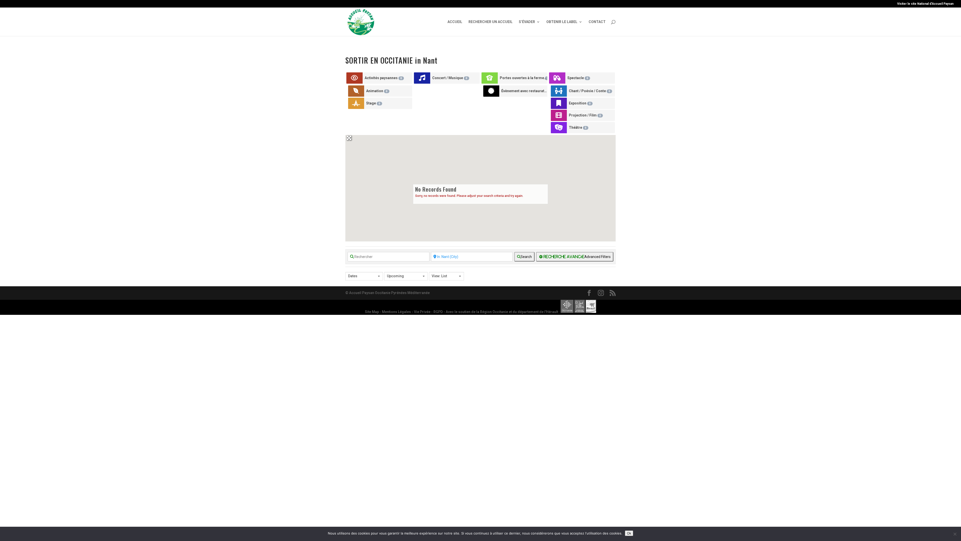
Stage (373, 103)
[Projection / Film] (559, 115)
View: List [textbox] (439, 276)
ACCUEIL (454, 22)
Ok (629, 533)
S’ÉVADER (527, 22)
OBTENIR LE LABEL (561, 22)
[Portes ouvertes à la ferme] (490, 78)
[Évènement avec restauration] (491, 91)
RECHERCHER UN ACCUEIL (490, 22)
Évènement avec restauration (524, 91)
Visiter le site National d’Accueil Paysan (925, 4)
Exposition (580, 103)
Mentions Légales (397, 312)
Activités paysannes (383, 78)
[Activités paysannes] (354, 78)
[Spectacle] (557, 78)
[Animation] (356, 91)
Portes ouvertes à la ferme (523, 78)
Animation (376, 91)
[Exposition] (559, 103)
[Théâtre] (559, 127)
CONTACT (597, 22)
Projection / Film (585, 115)
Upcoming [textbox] (395, 276)
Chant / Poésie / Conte (589, 91)
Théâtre (577, 127)
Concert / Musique (449, 78)
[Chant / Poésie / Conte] (559, 91)
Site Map (372, 312)
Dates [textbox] (352, 276)
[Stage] (356, 103)
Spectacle (577, 78)
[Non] (954, 533)
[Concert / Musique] (422, 78)
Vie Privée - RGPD (428, 312)
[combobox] (364, 276)
